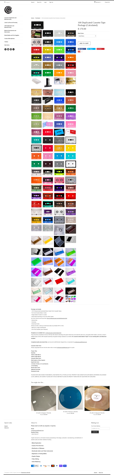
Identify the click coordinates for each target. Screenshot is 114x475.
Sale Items (6, 45)
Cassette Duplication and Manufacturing (10, 18)
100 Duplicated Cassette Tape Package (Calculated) (53, 18)
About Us (39, 2)
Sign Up (51, 2)
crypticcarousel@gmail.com (80, 342)
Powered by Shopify (25, 472)
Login (45, 2)
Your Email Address (95, 426)
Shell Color (81, 33)
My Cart (98, 2)
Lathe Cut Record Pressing (10, 22)
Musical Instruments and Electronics (10, 31)
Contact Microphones (9, 38)
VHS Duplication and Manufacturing (9, 26)
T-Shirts (6, 41)
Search (32, 2)
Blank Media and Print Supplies (11, 35)
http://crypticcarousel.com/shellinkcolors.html (57, 318)
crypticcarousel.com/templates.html (53, 332)
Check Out (107, 2)
